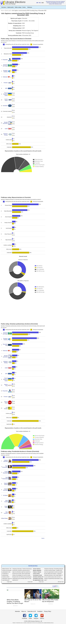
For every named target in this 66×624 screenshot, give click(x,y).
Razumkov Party (5, 345)
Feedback (39, 611)
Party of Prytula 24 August (5, 94)
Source (43, 538)
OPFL (6, 88)
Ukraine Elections (15, 3)
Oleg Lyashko (6, 512)
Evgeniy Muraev (6, 484)
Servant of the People (5, 65)
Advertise (17, 611)
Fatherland (5, 76)
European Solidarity (5, 71)
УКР (37, 2)
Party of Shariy (6, 402)
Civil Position (6, 408)
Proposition (5, 59)
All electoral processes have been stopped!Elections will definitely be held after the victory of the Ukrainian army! (55, 3)
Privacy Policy (47, 611)
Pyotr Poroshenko (5, 466)
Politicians (29, 7)
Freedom (6, 82)
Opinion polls (8, 10)
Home (2, 10)
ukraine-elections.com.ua (48, 622)
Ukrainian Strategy (5, 134)
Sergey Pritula (6, 507)
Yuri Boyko (5, 495)
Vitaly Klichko (6, 501)
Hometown (5, 105)
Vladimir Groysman (5, 489)
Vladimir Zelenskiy (5, 461)
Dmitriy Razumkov (5, 472)
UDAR (6, 128)
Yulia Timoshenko (5, 478)
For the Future (6, 100)
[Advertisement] (23, 184)
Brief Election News (33, 565)
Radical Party (6, 385)
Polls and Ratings (10, 4)
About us (23, 611)
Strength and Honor (5, 123)
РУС (40, 2)
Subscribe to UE (32, 611)
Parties (24, 7)
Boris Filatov (5, 518)
